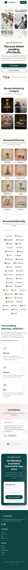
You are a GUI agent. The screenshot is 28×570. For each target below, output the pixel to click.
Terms (16, 564)
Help (2, 536)
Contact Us (4, 534)
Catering (3, 548)
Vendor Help (4, 538)
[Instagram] (2, 524)
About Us (3, 532)
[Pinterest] (4, 524)
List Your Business (14, 70)
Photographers (5, 550)
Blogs (2, 554)
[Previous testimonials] (3, 431)
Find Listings (14, 65)
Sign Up (23, 2)
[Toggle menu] (2, 2)
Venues (3, 546)
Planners (3, 552)
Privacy (11, 564)
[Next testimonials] (24, 431)
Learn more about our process (9, 340)
